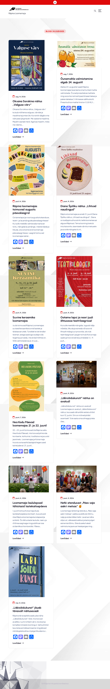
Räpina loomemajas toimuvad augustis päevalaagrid (25, 210)
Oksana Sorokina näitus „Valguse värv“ (27, 103)
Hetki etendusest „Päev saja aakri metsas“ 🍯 (78, 504)
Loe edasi (17, 137)
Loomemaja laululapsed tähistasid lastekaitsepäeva (30, 504)
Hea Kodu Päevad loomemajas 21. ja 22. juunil (30, 424)
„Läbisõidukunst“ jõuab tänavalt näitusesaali (27, 609)
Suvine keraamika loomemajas (24, 319)
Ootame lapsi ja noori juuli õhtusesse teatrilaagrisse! (77, 319)
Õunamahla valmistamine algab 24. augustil (77, 80)
